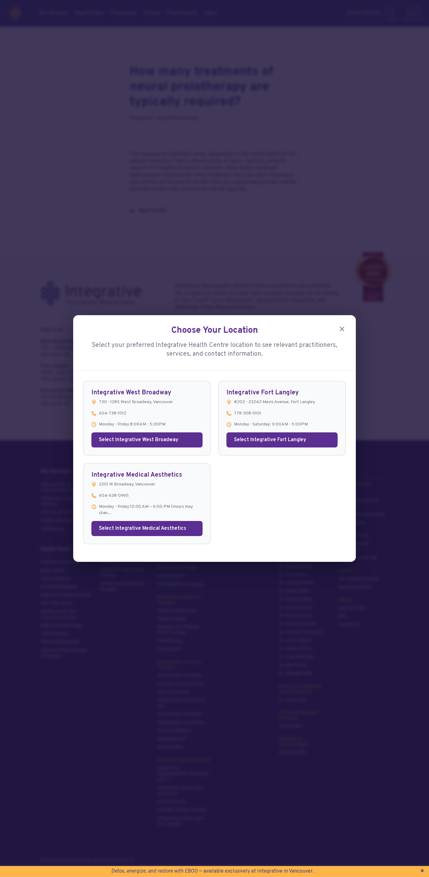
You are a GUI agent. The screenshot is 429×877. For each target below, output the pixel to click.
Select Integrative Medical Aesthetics (142, 528)
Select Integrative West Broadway (138, 440)
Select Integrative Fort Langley (270, 440)
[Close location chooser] (342, 329)
